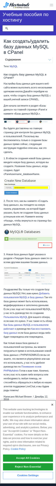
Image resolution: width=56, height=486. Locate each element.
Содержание (13, 59)
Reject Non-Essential (28, 466)
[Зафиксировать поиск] (7, 28)
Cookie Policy (18, 449)
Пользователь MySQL (15, 317)
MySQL (14, 66)
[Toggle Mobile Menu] (51, 5)
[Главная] (16, 5)
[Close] (52, 404)
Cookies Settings (28, 475)
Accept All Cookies (28, 458)
